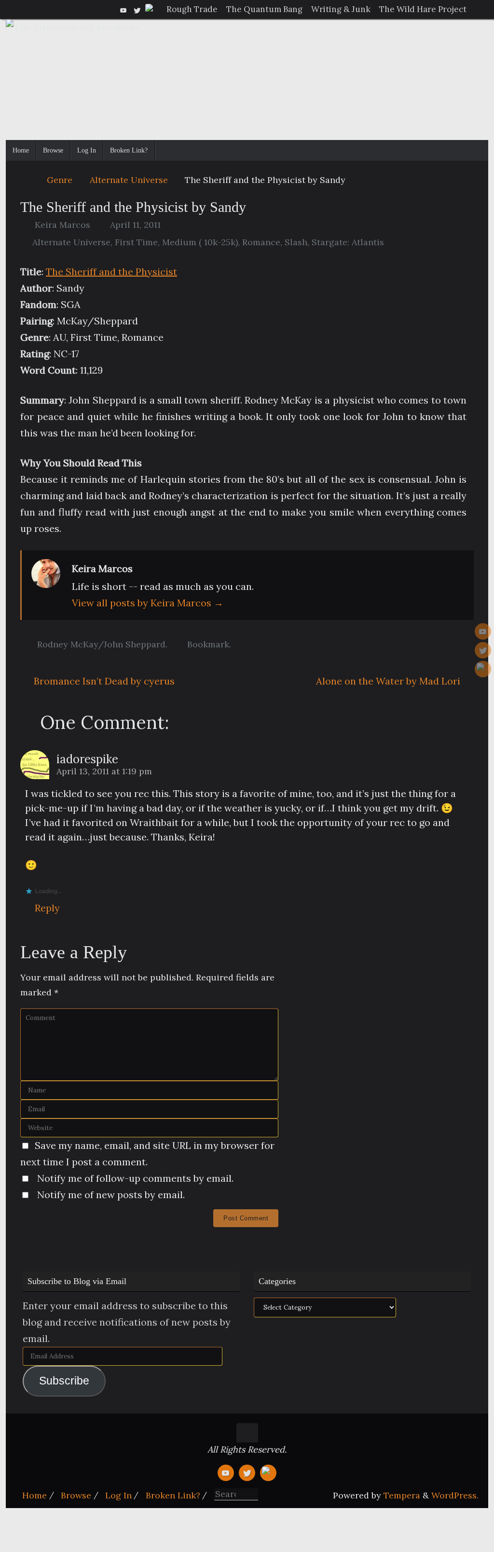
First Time (136, 242)
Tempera (402, 1495)
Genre (59, 179)
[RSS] (150, 9)
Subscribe (64, 1381)
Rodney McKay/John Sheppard (101, 644)
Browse (76, 1495)
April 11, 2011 (135, 224)
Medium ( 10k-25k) (200, 242)
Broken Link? (173, 1495)
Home (34, 1495)
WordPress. (455, 1495)
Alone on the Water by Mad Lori (389, 681)
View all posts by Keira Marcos (147, 603)
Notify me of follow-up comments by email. (135, 1178)
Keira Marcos (62, 224)
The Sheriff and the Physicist (111, 272)
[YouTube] (123, 9)
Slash (296, 242)
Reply (47, 908)
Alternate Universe (129, 179)
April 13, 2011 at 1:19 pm (104, 771)
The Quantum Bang (264, 9)
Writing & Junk (340, 9)
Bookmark (208, 644)
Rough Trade (192, 9)
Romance (261, 242)
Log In (118, 1495)
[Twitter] (137, 9)
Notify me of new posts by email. (111, 1194)
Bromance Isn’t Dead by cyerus (103, 681)
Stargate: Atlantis (348, 242)
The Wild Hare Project (423, 9)
